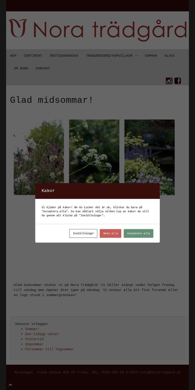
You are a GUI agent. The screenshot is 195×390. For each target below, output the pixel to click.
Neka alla (110, 233)
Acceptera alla (138, 233)
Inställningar (83, 233)
